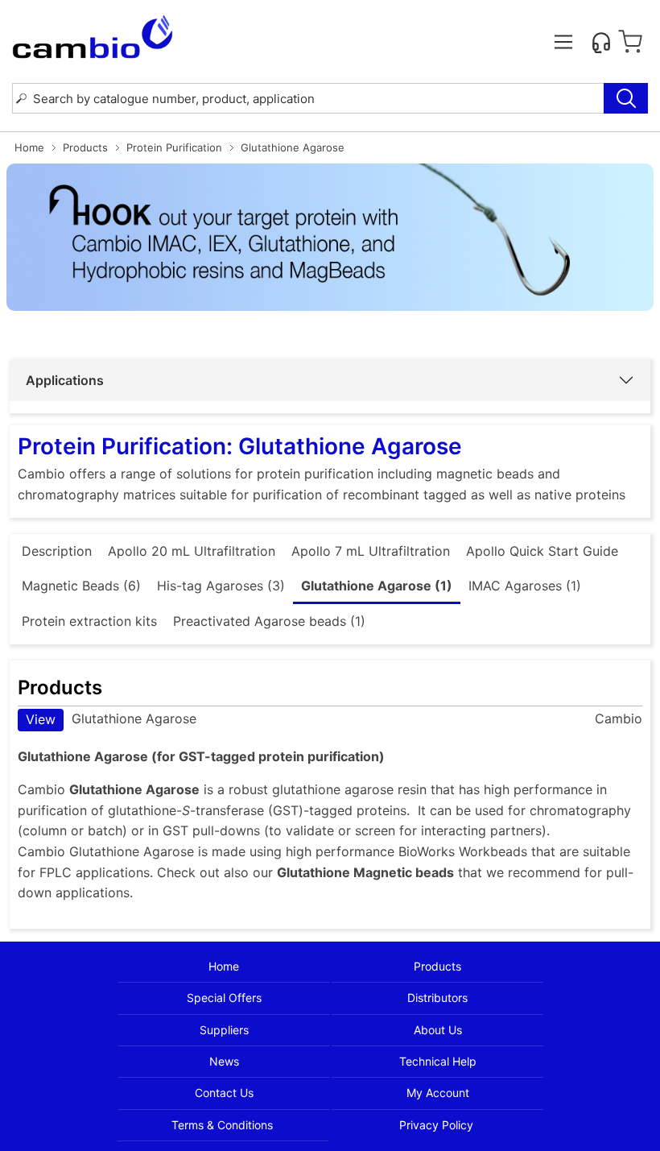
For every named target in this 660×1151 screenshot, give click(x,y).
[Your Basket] (630, 42)
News (224, 1061)
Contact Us (224, 1092)
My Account (437, 1092)
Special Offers (224, 997)
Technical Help (437, 1061)
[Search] (626, 98)
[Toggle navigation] (563, 42)
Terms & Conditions (222, 1125)
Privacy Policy (436, 1125)
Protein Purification (174, 147)
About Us (438, 1030)
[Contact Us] (601, 42)
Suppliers (224, 1030)
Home (29, 147)
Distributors (437, 997)
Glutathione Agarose (111, 718)
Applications (65, 380)
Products (85, 147)
